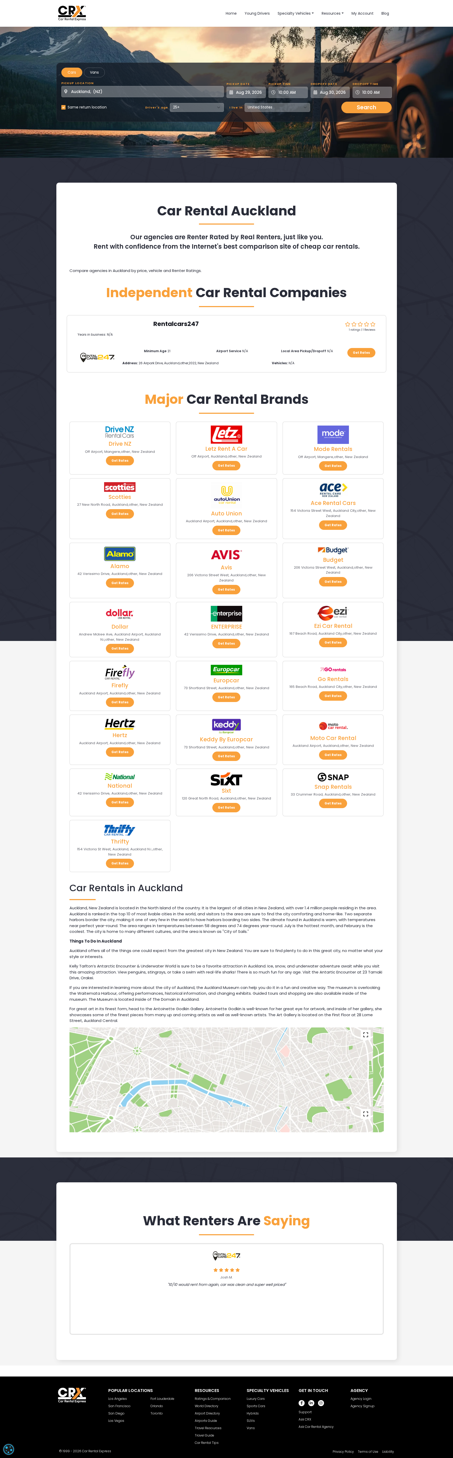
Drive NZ (120, 444)
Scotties (120, 497)
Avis (226, 567)
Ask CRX (305, 1419)
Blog (385, 13)
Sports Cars (256, 1406)
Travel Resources (208, 1428)
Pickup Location (77, 83)
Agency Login (360, 1398)
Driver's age (156, 107)
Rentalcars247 (176, 324)
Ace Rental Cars (333, 503)
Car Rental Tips (207, 1442)
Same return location (87, 107)
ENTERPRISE (226, 626)
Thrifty (120, 841)
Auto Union (226, 513)
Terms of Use (368, 1451)
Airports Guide (206, 1420)
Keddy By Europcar (226, 739)
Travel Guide (204, 1435)
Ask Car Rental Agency (316, 1426)
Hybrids (253, 1413)
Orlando (156, 1406)
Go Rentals (333, 679)
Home (231, 13)
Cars (72, 72)
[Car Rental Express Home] (72, 13)
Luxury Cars (256, 1398)
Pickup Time (279, 84)
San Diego (116, 1413)
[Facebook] (302, 1403)
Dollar (119, 626)
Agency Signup (362, 1406)
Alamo (119, 566)
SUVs (251, 1420)
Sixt (226, 791)
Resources (331, 13)
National (119, 786)
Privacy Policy (343, 1451)
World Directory (206, 1406)
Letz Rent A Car (226, 449)
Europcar (226, 680)
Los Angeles (117, 1398)
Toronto (156, 1413)
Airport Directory (207, 1413)
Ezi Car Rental (333, 626)
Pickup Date (238, 84)
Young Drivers (257, 13)
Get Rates (361, 352)
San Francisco (119, 1406)
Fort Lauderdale (162, 1398)
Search (366, 107)
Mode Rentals (333, 449)
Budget (333, 560)
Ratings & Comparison (213, 1398)
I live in (236, 107)
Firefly (119, 685)
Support (305, 1412)
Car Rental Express (96, 1451)
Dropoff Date (324, 84)
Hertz (119, 735)
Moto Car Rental (333, 738)
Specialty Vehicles (294, 13)
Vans (94, 72)
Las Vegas (116, 1420)
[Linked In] (311, 1403)
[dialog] (9, 1449)
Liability (388, 1451)
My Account (363, 13)
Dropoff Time (365, 84)
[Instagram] (321, 1403)
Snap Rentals (333, 787)
